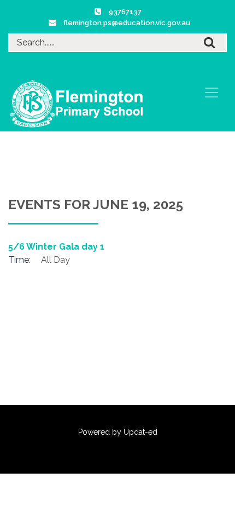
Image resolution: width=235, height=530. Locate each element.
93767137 (125, 12)
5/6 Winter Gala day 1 (56, 246)
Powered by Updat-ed (117, 432)
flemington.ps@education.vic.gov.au (126, 23)
